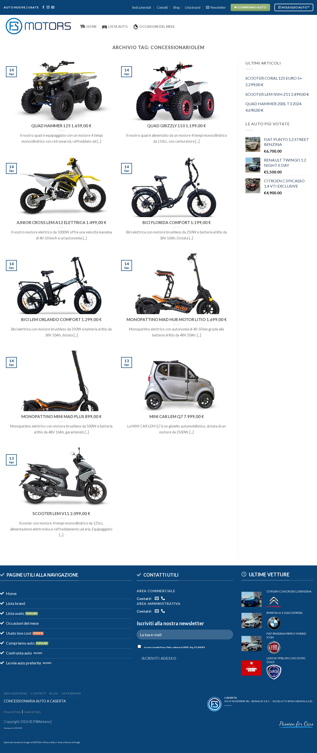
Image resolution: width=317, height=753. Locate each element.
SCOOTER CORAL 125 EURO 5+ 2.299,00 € (273, 81)
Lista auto (118, 27)
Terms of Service (65, 742)
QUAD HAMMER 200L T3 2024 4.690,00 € (273, 106)
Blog (176, 7)
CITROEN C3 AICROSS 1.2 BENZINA (289, 591)
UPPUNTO (18, 728)
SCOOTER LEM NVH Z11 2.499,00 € (277, 94)
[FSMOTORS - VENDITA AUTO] (38, 26)
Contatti (162, 7)
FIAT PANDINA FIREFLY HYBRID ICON (286, 635)
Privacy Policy (165, 647)
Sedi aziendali (141, 7)
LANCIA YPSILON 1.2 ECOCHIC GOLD (286, 659)
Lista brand (192, 7)
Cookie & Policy (32, 712)
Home (91, 27)
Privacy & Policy (13, 712)
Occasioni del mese (157, 27)
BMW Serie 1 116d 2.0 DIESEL (284, 612)
